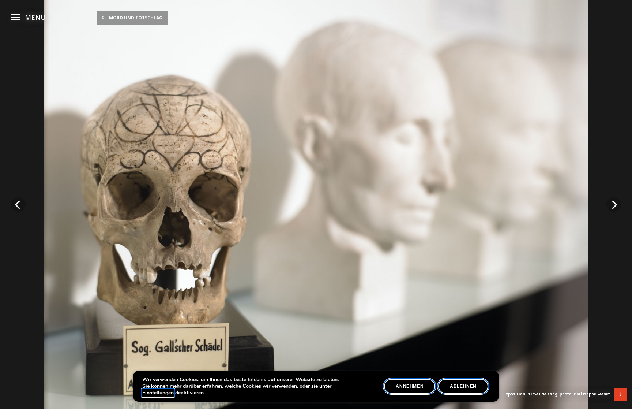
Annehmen (410, 386)
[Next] (613, 204)
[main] (316, 204)
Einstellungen (158, 393)
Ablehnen (463, 386)
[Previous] (18, 204)
